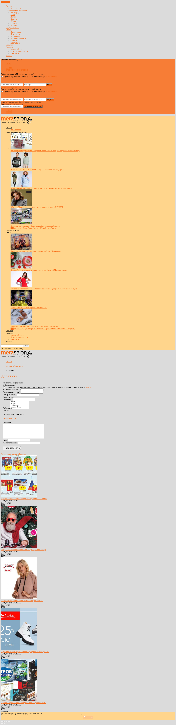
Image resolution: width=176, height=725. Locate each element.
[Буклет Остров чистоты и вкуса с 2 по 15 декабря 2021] (19, 700)
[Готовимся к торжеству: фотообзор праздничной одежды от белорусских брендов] (21, 287)
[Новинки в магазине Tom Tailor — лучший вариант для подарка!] (21, 167)
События (9, 45)
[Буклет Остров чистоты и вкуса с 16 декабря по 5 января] (19, 496)
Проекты (9, 47)
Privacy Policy (51, 76)
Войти (8, 64)
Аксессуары (15, 12)
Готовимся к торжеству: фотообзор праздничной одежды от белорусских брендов (44, 289)
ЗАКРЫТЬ (5, 2)
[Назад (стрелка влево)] (2, 723)
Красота (14, 19)
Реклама (9, 113)
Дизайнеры (15, 34)
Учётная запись (9, 385)
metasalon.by (23, 714)
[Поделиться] (4, 721)
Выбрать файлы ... (10, 418)
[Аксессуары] (19, 406)
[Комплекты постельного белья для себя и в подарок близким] (21, 224)
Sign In (88, 387)
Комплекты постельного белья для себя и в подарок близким (35, 226)
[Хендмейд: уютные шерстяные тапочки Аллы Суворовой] (21, 324)
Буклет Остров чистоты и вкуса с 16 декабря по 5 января (24, 499)
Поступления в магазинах (16, 10)
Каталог (9, 56)
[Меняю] (19, 402)
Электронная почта (11, 392)
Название (7, 399)
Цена (5, 440)
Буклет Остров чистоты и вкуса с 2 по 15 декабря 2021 (23, 703)
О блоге (9, 111)
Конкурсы (15, 53)
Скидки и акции (12, 28)
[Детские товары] (19, 408)
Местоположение (10, 443)
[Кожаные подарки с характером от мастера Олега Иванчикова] (21, 249)
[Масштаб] (9, 721)
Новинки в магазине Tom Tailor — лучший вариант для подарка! (37, 169)
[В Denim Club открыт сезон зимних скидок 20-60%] (19, 598)
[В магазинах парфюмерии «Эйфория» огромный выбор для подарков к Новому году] (21, 149)
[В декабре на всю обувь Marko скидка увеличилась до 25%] (19, 649)
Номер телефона (10, 395)
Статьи (8, 30)
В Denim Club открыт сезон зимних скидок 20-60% (22, 601)
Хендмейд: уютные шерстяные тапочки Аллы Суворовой (34, 326)
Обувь (13, 21)
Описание (8, 422)
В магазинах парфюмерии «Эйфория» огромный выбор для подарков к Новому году (45, 151)
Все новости (16, 8)
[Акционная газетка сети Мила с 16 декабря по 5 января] (19, 547)
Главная (9, 6)
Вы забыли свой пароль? (11, 87)
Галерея (6, 410)
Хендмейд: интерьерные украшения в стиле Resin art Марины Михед (39, 270)
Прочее (14, 25)
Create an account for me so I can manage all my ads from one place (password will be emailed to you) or (48, 387)
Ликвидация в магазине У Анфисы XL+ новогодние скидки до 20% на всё (41, 188)
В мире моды (16, 32)
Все (12, 228)
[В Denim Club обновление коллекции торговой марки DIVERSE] (21, 205)
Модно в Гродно (17, 49)
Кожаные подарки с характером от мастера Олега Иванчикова (36, 251)
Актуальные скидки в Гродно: (13, 454)
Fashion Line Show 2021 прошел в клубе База (29, 308)
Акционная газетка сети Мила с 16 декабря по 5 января (23, 550)
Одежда (14, 23)
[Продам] (19, 404)
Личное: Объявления (14, 366)
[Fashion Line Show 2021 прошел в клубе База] (21, 305)
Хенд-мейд (15, 43)
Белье (13, 15)
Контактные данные (12, 390)
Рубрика (6, 408)
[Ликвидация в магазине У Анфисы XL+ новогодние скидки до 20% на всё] (21, 186)
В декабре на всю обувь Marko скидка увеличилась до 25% (25, 652)
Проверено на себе (18, 38)
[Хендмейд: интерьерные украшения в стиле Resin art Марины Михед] (21, 268)
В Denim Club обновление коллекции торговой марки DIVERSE (37, 207)
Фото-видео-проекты (19, 51)
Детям (13, 17)
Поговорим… (16, 36)
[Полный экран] (7, 721)
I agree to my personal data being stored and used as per (30, 76)
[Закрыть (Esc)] (2, 721)
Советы (14, 41)
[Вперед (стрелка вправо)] (4, 723)
